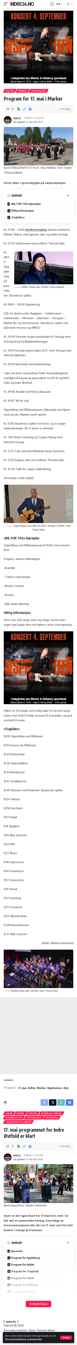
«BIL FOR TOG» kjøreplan (28, 203)
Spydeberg (51, 1118)
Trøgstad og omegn (18, 1122)
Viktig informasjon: (22, 210)
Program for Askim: (23, 1264)
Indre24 (17, 117)
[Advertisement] (38, 1035)
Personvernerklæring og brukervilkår (23, 1339)
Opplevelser (38, 91)
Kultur (10, 91)
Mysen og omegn (51, 1113)
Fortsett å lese (38, 1303)
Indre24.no (22, 4)
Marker (22, 91)
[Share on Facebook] (12, 109)
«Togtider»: (18, 217)
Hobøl (21, 1113)
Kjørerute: (17, 1251)
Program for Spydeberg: (25, 1257)
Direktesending (36, 229)
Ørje (66, 1088)
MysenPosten (14, 1118)
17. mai (22, 1088)
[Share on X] (18, 109)
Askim (9, 1113)
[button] (66, 1338)
